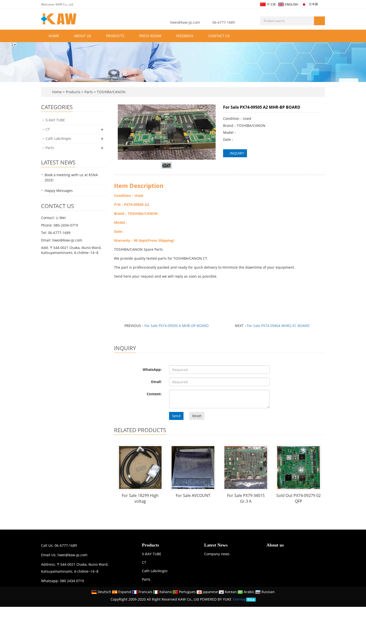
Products (115, 35)
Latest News (216, 545)
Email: (156, 381)
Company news (217, 554)
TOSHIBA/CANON (110, 91)
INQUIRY (236, 153)
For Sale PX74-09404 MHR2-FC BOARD (278, 325)
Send (176, 415)
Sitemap (239, 599)
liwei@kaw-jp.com (185, 22)
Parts (88, 91)
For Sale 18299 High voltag (140, 498)
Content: (154, 394)
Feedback (184, 35)
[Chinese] (267, 4)
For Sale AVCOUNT (193, 495)
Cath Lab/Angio (58, 138)
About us (82, 35)
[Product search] (319, 20)
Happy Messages (59, 190)
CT (48, 129)
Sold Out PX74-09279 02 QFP (298, 498)
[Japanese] (310, 4)
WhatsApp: (152, 369)
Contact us (219, 35)
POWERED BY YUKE (216, 599)
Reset (196, 415)
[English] (287, 4)
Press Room (150, 35)
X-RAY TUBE (55, 120)
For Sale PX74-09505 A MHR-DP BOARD (176, 325)
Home (54, 35)
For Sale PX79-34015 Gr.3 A (246, 498)
